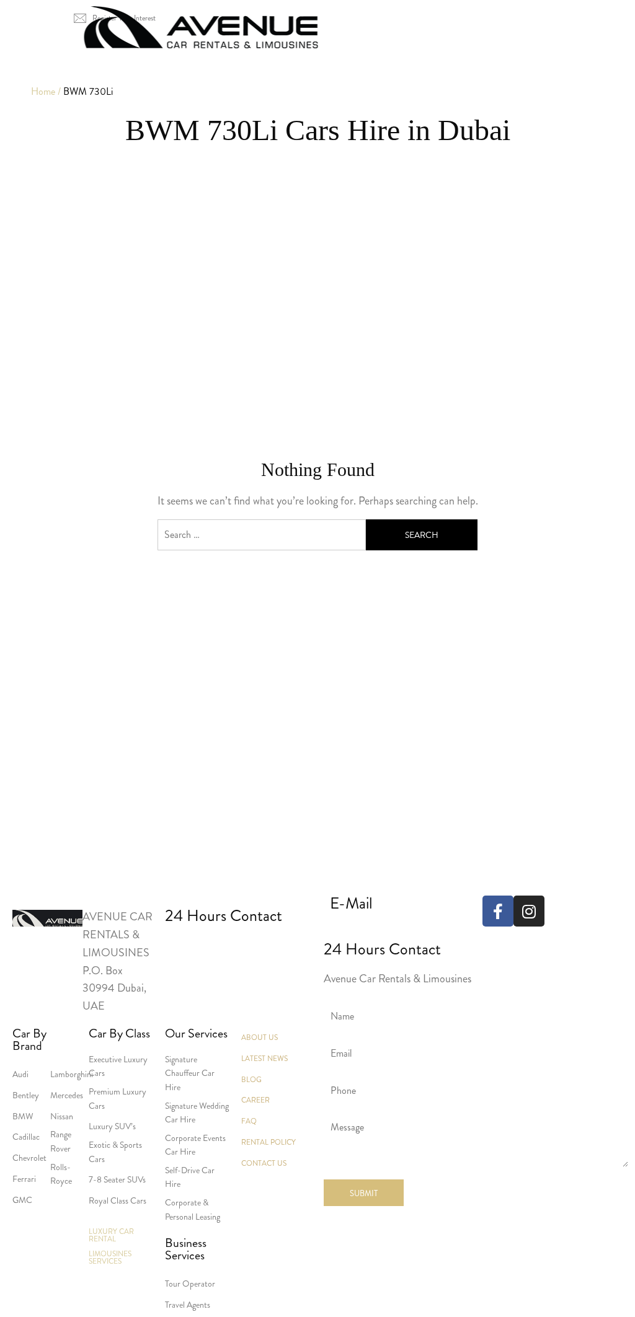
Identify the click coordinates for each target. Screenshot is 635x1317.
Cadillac (26, 1136)
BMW (22, 1116)
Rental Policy (268, 1142)
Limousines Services (294, 53)
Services (391, 53)
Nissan (61, 1116)
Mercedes (66, 1095)
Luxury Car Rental (171, 53)
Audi (20, 1074)
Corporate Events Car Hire (195, 1145)
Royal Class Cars (117, 1200)
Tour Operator (190, 1283)
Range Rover (60, 1141)
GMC (22, 1200)
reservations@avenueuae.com (395, 929)
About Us (459, 53)
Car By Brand (29, 1040)
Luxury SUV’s (112, 1126)
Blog (251, 1079)
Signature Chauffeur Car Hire (190, 1073)
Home (87, 53)
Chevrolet (29, 1158)
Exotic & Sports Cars (115, 1152)
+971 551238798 (269, 947)
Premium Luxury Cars (117, 1098)
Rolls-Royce (61, 1174)
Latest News (264, 1058)
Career (255, 1100)
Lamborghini (71, 1074)
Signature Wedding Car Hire (197, 1112)
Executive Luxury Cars (118, 1066)
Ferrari (24, 1179)
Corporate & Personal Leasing (192, 1209)
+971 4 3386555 (186, 947)
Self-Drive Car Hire (190, 1177)
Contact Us (534, 53)
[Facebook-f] (497, 911)
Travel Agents (187, 1304)
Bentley (25, 1095)
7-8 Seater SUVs (117, 1179)
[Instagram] (528, 911)
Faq (249, 1121)
